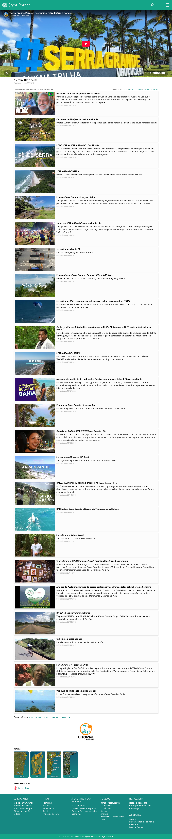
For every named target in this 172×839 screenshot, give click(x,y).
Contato (110, 836)
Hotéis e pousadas (138, 802)
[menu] (167, 4)
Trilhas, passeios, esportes (84, 808)
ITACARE (146, 90)
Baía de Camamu (137, 827)
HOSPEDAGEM (136, 798)
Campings (134, 808)
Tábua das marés (22, 811)
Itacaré (132, 819)
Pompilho (47, 802)
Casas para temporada (140, 805)
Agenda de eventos (23, 805)
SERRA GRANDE (21, 798)
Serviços (104, 811)
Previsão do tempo (23, 808)
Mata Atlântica (78, 805)
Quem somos (90, 836)
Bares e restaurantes (110, 802)
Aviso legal (101, 836)
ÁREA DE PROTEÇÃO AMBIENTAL (81, 800)
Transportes (106, 805)
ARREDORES (135, 815)
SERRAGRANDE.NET (22, 783)
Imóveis (104, 814)
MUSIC (139, 90)
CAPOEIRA (154, 90)
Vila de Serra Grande (23, 802)
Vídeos (17, 814)
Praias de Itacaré (51, 814)
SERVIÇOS (105, 798)
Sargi (45, 811)
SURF (126, 90)
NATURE (132, 90)
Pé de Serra (48, 808)
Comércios (105, 808)
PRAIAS (46, 798)
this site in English (24, 788)
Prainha (46, 805)
